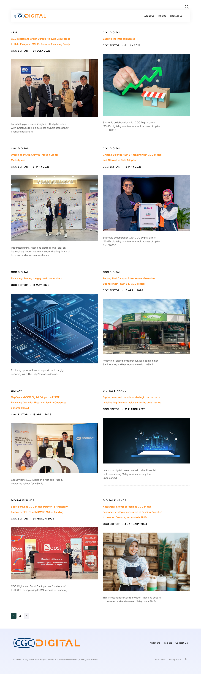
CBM (14, 33)
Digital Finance (114, 391)
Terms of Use (160, 659)
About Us (149, 15)
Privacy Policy (175, 659)
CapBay (16, 391)
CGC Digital (111, 33)
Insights (162, 15)
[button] (186, 6)
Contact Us (176, 15)
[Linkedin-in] (186, 659)
